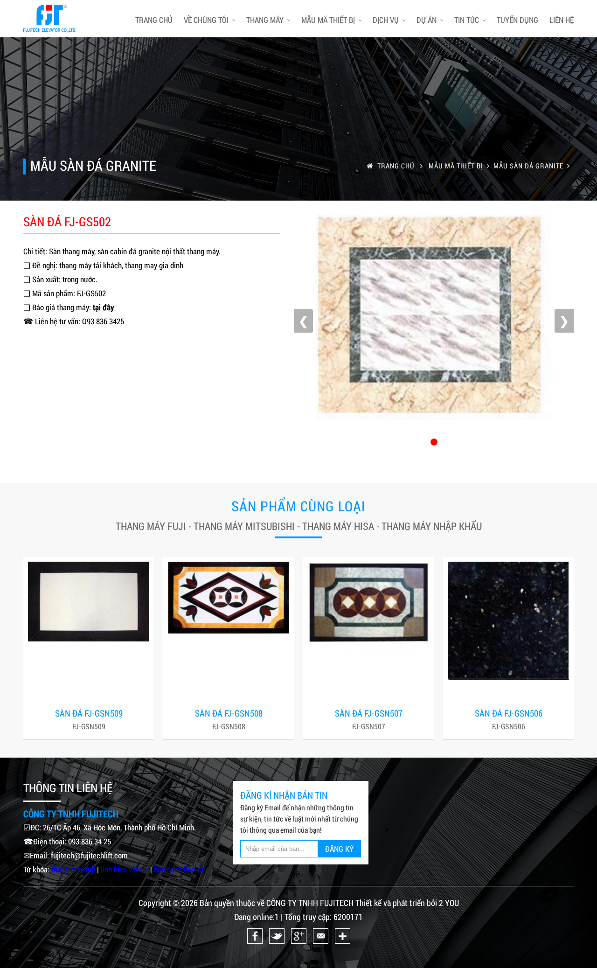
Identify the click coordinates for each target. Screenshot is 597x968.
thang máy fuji (73, 869)
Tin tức (466, 19)
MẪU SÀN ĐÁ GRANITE (528, 165)
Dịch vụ (386, 19)
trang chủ (154, 19)
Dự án (427, 19)
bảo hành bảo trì (178, 869)
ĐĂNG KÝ (339, 848)
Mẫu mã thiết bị (328, 19)
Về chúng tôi (206, 19)
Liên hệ (561, 19)
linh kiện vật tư (124, 869)
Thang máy (265, 19)
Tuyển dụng (517, 19)
